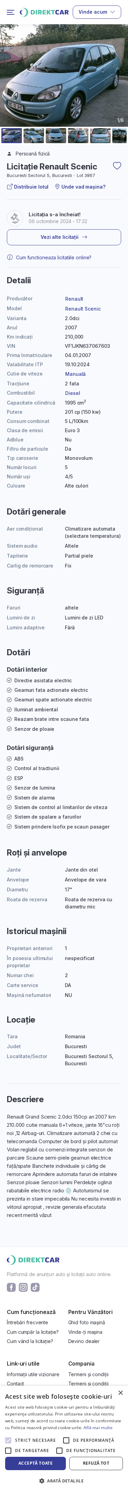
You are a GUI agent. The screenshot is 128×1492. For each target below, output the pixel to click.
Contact (15, 1383)
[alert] (64, 1439)
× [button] (120, 1393)
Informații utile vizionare (33, 1374)
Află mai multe (98, 1428)
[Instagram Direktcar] (23, 1287)
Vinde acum (93, 12)
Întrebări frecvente (27, 1322)
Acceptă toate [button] (35, 1463)
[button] (11, 135)
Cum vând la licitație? (30, 1341)
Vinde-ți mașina (85, 1332)
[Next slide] (118, 92)
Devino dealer (84, 1341)
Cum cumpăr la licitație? (33, 1332)
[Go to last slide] (9, 92)
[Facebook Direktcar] (11, 1287)
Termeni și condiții (88, 1374)
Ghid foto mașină (86, 1322)
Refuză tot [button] (96, 1463)
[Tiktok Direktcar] (35, 1287)
